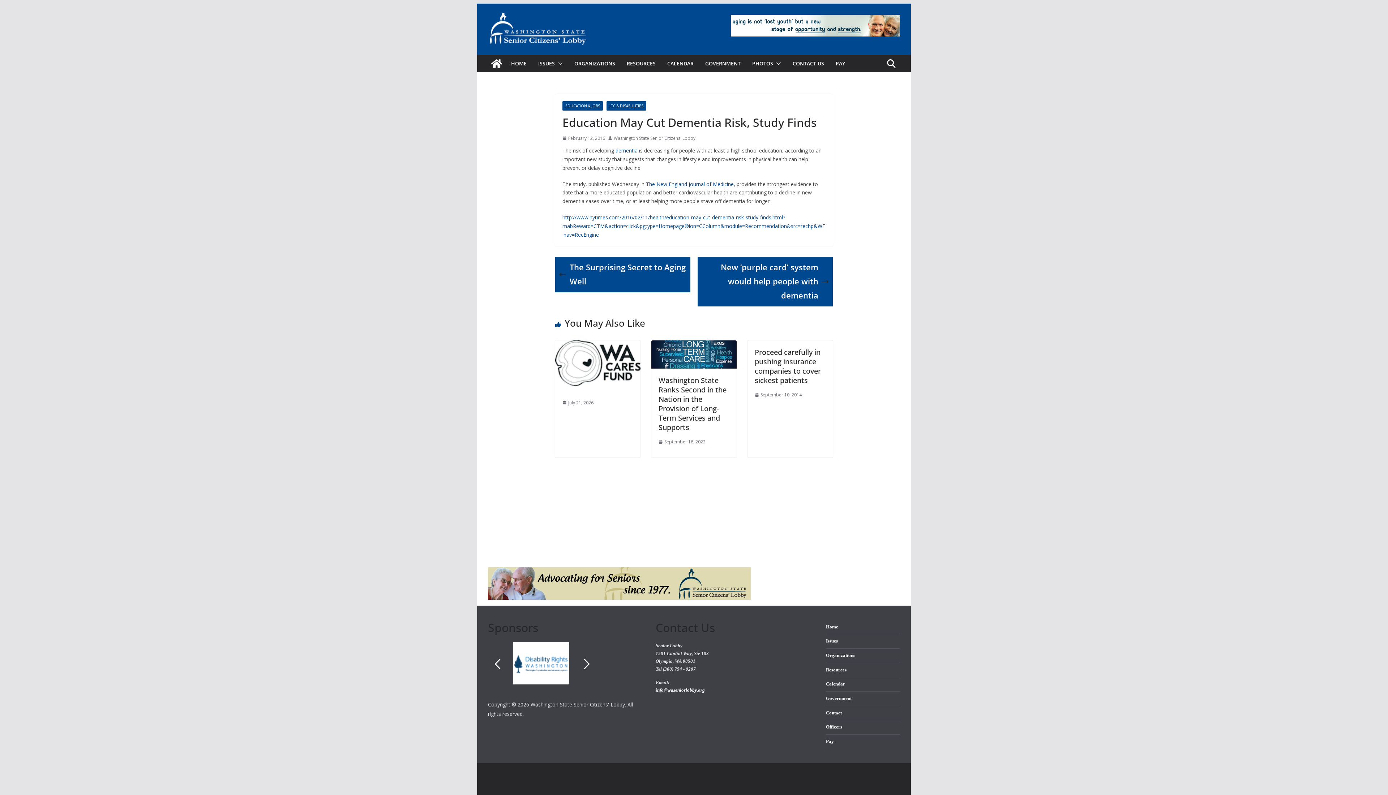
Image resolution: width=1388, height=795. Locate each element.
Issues (832, 641)
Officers (834, 727)
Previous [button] (497, 664)
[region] (566, 671)
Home (519, 63)
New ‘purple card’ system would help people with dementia (769, 281)
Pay (840, 63)
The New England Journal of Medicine (690, 184)
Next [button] (587, 664)
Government (723, 63)
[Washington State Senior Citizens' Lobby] (496, 63)
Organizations (594, 63)
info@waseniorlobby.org (680, 690)
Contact (834, 713)
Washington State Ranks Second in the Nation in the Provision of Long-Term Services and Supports (693, 403)
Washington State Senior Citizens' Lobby (654, 138)
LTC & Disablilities (626, 105)
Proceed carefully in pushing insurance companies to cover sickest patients (788, 366)
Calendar (680, 63)
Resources (641, 63)
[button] (559, 64)
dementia (627, 150)
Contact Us (808, 63)
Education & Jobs (582, 105)
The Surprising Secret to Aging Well (628, 274)
